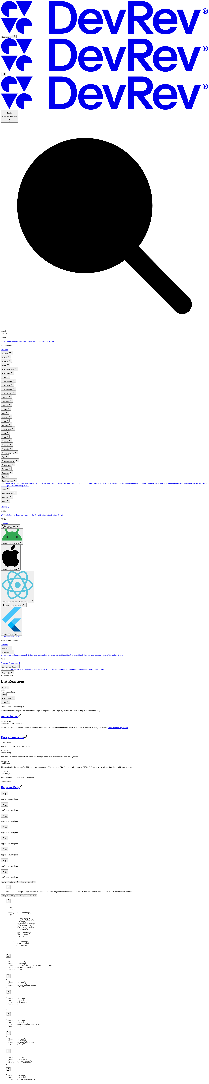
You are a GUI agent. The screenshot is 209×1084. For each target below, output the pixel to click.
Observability (6, 429)
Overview (5, 523)
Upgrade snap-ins (90, 655)
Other (4, 433)
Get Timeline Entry (98, 483)
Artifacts (5, 361)
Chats (4, 377)
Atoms (4, 365)
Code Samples (102, 655)
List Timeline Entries (146, 483)
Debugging (66, 655)
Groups (4, 409)
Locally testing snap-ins (31, 655)
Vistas (4, 489)
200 (6, 794)
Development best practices (11, 655)
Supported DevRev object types (92, 669)
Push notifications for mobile (12, 636)
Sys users (5, 473)
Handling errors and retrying (51, 655)
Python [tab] (23, 882)
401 (6, 816)
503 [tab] (34, 896)
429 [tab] (25, 896)
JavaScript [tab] (11, 882)
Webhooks (5, 497)
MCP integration (61, 669)
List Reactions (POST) (167, 483)
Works (4, 501)
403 (6, 827)
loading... (5, 687)
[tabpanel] (104, 889)
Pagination (28, 341)
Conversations (7, 389)
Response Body (10, 787)
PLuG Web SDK (10, 527)
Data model (6, 673)
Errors (51, 341)
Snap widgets (6, 465)
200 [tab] (3, 896)
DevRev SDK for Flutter (10, 634)
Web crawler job (7, 493)
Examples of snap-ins (9, 669)
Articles (4, 357)
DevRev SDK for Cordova (14, 606)
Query (4, 702)
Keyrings (5, 417)
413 (6, 839)
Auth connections (8, 369)
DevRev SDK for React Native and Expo (16, 602)
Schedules (5, 449)
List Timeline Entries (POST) (122, 483)
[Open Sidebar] (3, 74)
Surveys (5, 469)
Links (4, 421)
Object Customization (43, 515)
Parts (4, 437)
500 (6, 861)
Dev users (5, 401)
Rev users (5, 445)
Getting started (14, 663)
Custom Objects (57, 515)
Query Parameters (12, 737)
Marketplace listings (115, 655)
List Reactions (186, 483)
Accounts (5, 353)
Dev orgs (5, 397)
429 (6, 850)
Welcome (4, 350)
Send (4, 694)
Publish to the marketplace (45, 669)
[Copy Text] (8, 887)
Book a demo (6, 37)
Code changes (7, 381)
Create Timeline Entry (30, 483)
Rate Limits (44, 341)
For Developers (7, 341)
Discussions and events (10, 483)
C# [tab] (34, 882)
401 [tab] (12, 896)
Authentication (18, 341)
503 (6, 872)
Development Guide (9, 667)
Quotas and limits (76, 655)
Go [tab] (18, 882)
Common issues (73, 669)
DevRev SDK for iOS (9, 569)
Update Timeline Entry (17, 486)
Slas (3, 457)
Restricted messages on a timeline (22, 515)
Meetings (5, 425)
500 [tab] (30, 896)
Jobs (3, 413)
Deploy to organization (26, 669)
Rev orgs (5, 441)
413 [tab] (21, 896)
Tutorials (5, 649)
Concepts (4, 645)
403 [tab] (16, 896)
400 (6, 805)
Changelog (5, 507)
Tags (3, 477)
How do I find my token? (118, 728)
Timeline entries (7, 481)
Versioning (36, 341)
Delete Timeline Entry (52, 483)
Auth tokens (6, 373)
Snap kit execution (8, 461)
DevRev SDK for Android (10, 543)
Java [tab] (29, 882)
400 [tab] (7, 896)
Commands (6, 385)
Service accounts (8, 453)
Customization (7, 393)
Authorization (6, 698)
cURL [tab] (4, 882)
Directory (5, 405)
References (6, 652)
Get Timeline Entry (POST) (76, 483)
